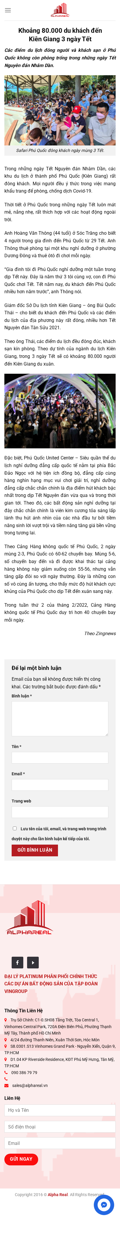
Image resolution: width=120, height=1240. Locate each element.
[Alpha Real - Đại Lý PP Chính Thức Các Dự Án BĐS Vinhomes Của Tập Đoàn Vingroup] (60, 10)
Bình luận (22, 696)
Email (18, 773)
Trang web (21, 801)
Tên (16, 746)
